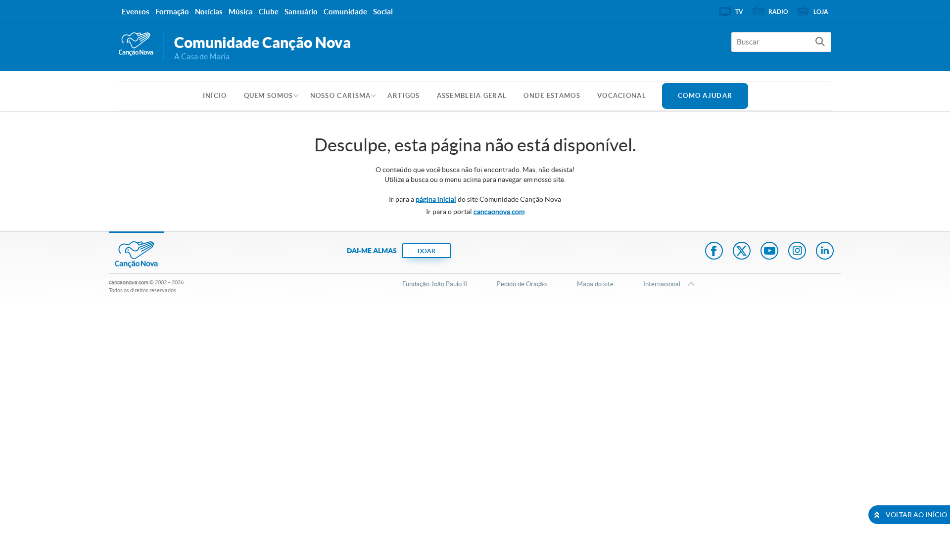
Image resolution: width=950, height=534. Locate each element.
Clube (269, 11)
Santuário (301, 11)
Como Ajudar (705, 95)
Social (383, 11)
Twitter (742, 252)
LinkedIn (825, 252)
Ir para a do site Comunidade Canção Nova (475, 199)
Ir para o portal (475, 212)
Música (241, 11)
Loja (820, 11)
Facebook (714, 252)
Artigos (403, 95)
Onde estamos (551, 95)
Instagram (797, 252)
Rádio (778, 11)
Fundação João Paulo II (434, 284)
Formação (172, 11)
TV (739, 11)
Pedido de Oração (522, 284)
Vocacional (621, 95)
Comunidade (345, 11)
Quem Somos (268, 95)
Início (215, 95)
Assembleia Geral (472, 95)
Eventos (135, 11)
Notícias (209, 11)
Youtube (769, 252)
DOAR (426, 251)
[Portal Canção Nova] (136, 44)
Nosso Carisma (340, 95)
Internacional (661, 284)
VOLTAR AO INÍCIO (916, 515)
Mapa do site (595, 284)
